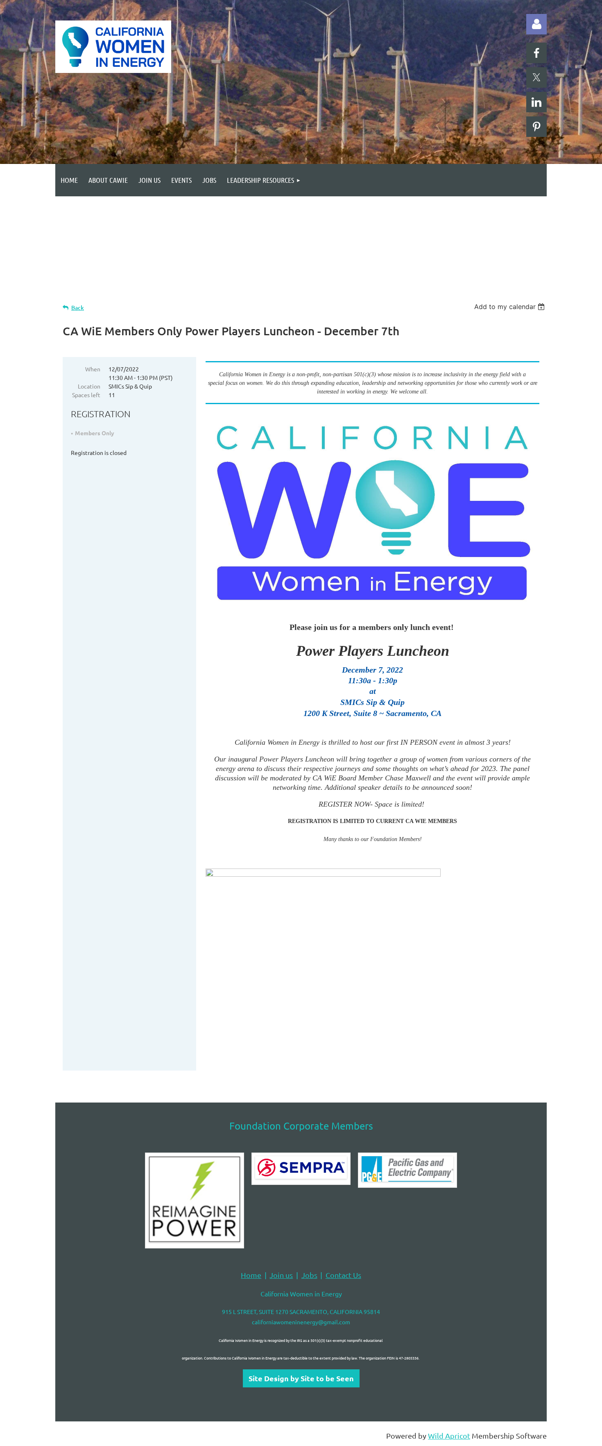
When (92, 369)
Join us (281, 1275)
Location (89, 386)
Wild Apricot (449, 1435)
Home (251, 1275)
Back (77, 307)
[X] (536, 77)
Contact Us (343, 1275)
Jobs (309, 1275)
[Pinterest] (536, 126)
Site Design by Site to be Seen (301, 1378)
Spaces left (86, 394)
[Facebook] (536, 53)
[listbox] (510, 306)
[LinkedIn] (536, 102)
